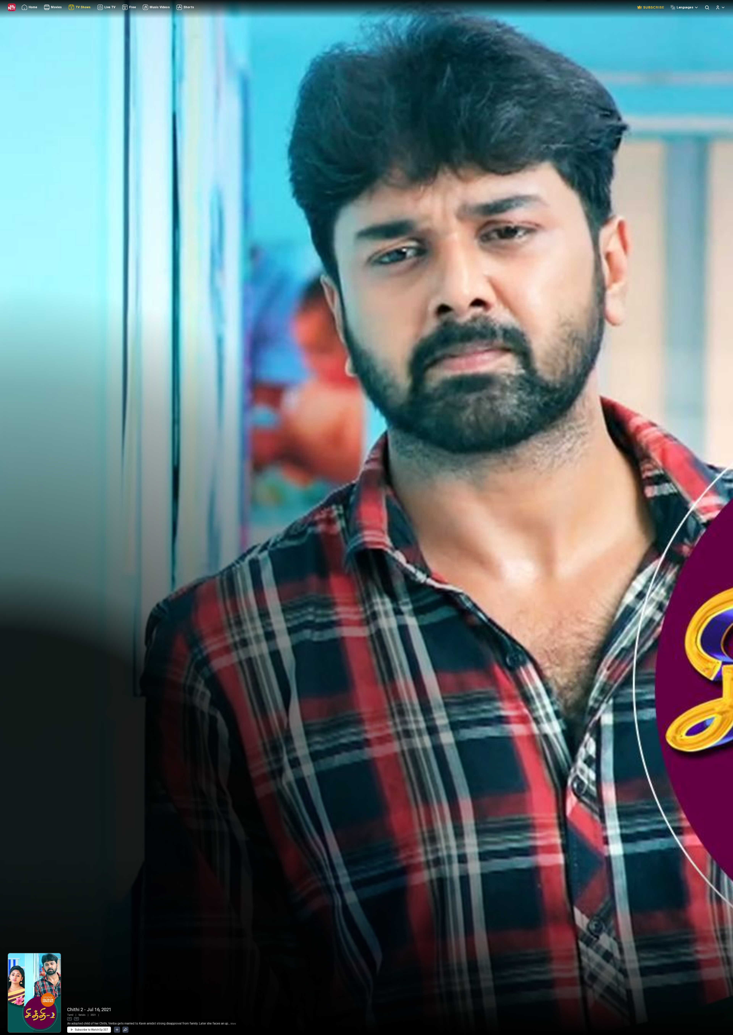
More (233, 1023)
